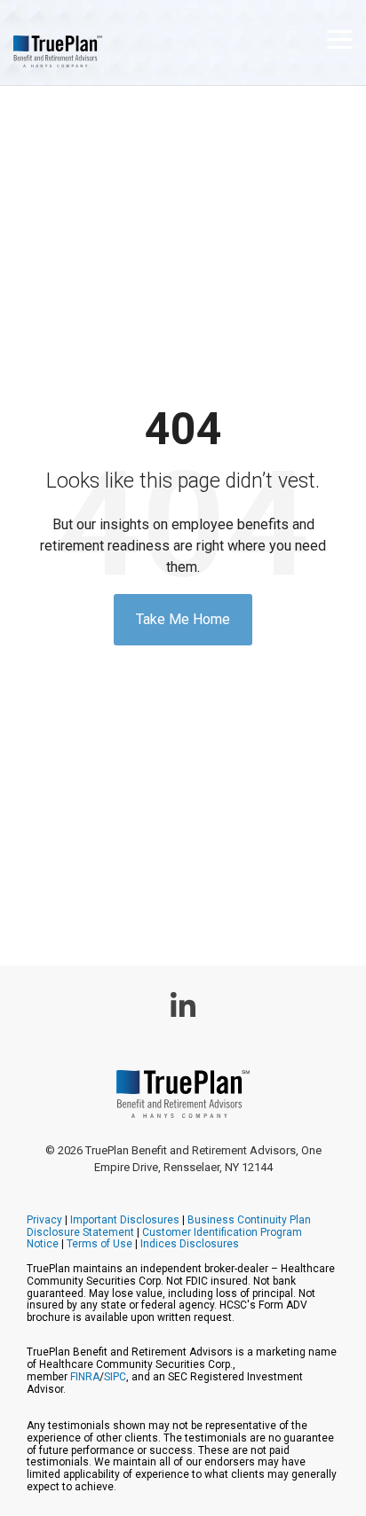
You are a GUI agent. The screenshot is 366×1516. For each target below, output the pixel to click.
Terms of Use (99, 1244)
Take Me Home (183, 619)
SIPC (115, 1377)
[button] (340, 38)
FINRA (84, 1377)
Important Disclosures (124, 1220)
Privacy (44, 1220)
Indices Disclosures (189, 1244)
